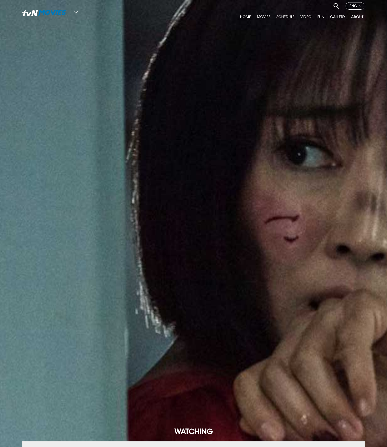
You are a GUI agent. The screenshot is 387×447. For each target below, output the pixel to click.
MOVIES (264, 17)
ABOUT (357, 17)
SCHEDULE (285, 17)
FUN (320, 17)
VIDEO (306, 17)
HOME (245, 17)
